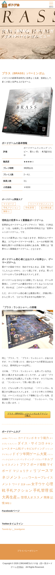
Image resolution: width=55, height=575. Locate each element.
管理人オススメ (32, 497)
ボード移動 (38, 464)
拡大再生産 (46, 208)
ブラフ (25, 464)
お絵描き (5, 438)
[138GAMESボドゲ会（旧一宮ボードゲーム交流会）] (10, 6)
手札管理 (29, 208)
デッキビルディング (33, 448)
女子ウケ (38, 484)
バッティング (27, 459)
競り (18, 498)
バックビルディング (10, 460)
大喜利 (28, 484)
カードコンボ (26, 438)
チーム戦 (15, 448)
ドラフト (50, 454)
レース (25, 478)
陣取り (6, 211)
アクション (13, 438)
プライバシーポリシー (27, 551)
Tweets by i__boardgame (13, 529)
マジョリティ (22, 470)
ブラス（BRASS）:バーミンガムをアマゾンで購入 (27, 414)
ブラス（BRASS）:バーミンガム (23, 73)
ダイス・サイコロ (31, 443)
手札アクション (11, 208)
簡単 (47, 497)
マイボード (8, 204)
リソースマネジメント (41, 204)
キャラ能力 (41, 437)
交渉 (23, 484)
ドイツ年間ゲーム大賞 (29, 454)
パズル (38, 459)
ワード (16, 484)
